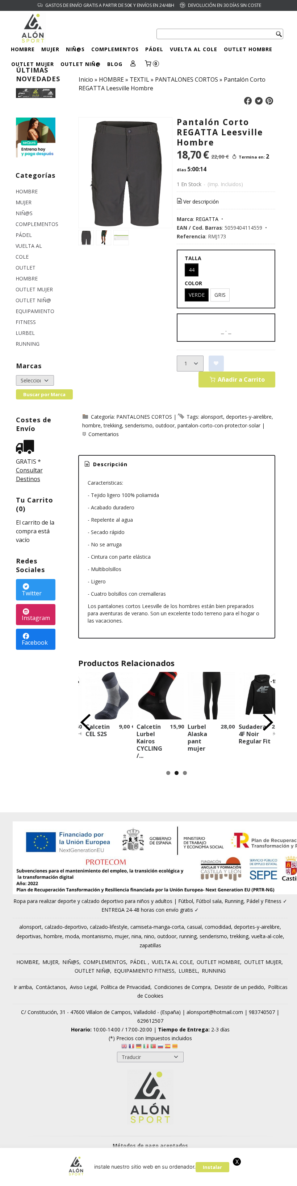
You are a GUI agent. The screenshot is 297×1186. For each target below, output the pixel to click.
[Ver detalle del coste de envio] (27, 447)
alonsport (212, 416)
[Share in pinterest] (269, 101)
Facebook (35, 643)
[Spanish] (168, 1047)
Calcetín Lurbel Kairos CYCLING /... (149, 741)
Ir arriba (23, 987)
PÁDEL (154, 49)
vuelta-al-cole (267, 936)
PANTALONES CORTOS (144, 416)
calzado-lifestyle (108, 926)
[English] (124, 1047)
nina (136, 936)
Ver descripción (201, 201)
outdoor (165, 425)
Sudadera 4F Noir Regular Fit (255, 734)
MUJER (50, 49)
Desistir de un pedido (239, 987)
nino (149, 936)
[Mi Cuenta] (133, 64)
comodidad (218, 926)
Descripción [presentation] (109, 464)
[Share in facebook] (248, 101)
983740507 (262, 1012)
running (188, 936)
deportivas (28, 936)
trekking (113, 425)
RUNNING (27, 343)
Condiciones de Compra (182, 987)
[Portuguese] (153, 1047)
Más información (224, 1178)
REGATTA (207, 219)
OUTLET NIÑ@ (80, 64)
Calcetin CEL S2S (97, 730)
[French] (131, 1047)
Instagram (36, 618)
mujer (122, 936)
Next (268, 722)
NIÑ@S (75, 49)
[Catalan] (175, 1047)
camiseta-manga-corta (157, 926)
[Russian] (160, 1047)
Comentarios (103, 434)
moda (72, 936)
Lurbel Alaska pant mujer (197, 737)
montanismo (97, 936)
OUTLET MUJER (32, 64)
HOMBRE (23, 49)
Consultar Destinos (29, 474)
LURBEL (25, 332)
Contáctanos (51, 987)
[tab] (105, 464)
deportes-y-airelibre (249, 416)
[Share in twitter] (258, 101)
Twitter (32, 593)
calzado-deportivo (66, 926)
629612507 (150, 1020)
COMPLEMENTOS (115, 49)
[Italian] (146, 1047)
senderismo (138, 425)
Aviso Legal (83, 987)
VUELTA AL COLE (193, 49)
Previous (85, 722)
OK (193, 1178)
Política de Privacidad (125, 987)
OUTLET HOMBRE (248, 49)
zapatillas (150, 945)
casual (194, 926)
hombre (91, 425)
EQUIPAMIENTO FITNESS (35, 316)
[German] (139, 1047)
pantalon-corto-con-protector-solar (218, 425)
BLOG (114, 64)
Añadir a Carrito (240, 379)
